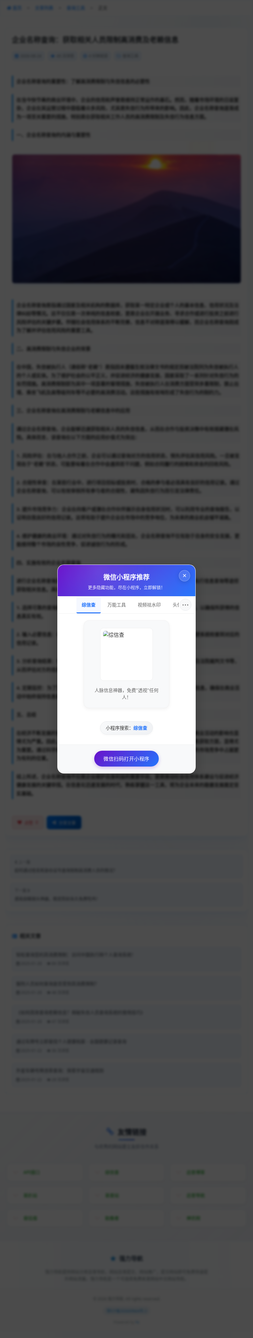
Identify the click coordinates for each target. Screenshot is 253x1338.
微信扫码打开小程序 (126, 758)
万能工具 (116, 604)
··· (185, 604)
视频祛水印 (149, 604)
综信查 (89, 604)
